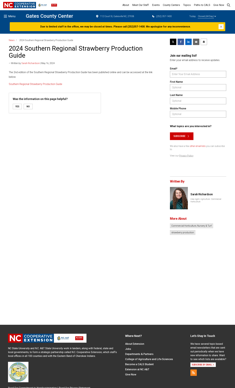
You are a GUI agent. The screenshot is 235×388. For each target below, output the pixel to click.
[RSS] (193, 372)
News (12, 40)
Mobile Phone (178, 108)
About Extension (134, 343)
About (125, 5)
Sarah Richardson (30, 63)
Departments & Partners (139, 354)
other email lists (198, 146)
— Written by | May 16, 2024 (32, 63)
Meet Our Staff (140, 5)
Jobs (128, 348)
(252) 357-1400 (164, 16)
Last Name (176, 95)
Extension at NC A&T (137, 369)
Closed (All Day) (206, 16)
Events (156, 5)
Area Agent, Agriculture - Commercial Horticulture (205, 200)
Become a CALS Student (139, 364)
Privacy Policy (186, 155)
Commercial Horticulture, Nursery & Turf (191, 225)
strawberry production (182, 232)
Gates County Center (49, 16)
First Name (176, 81)
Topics (187, 5)
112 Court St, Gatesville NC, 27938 (117, 16)
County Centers (171, 5)
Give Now (218, 5)
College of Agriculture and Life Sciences (149, 359)
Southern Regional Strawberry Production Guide (35, 84)
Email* (173, 68)
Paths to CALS (202, 5)
